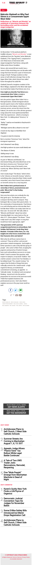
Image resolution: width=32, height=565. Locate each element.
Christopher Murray (6, 29)
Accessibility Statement (16, 559)
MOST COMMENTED (6, 485)
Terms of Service (17, 557)
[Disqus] (16, 330)
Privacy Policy (25, 557)
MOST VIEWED (5, 425)
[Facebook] (10, 290)
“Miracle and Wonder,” (19, 54)
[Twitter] (15, 290)
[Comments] (21, 290)
